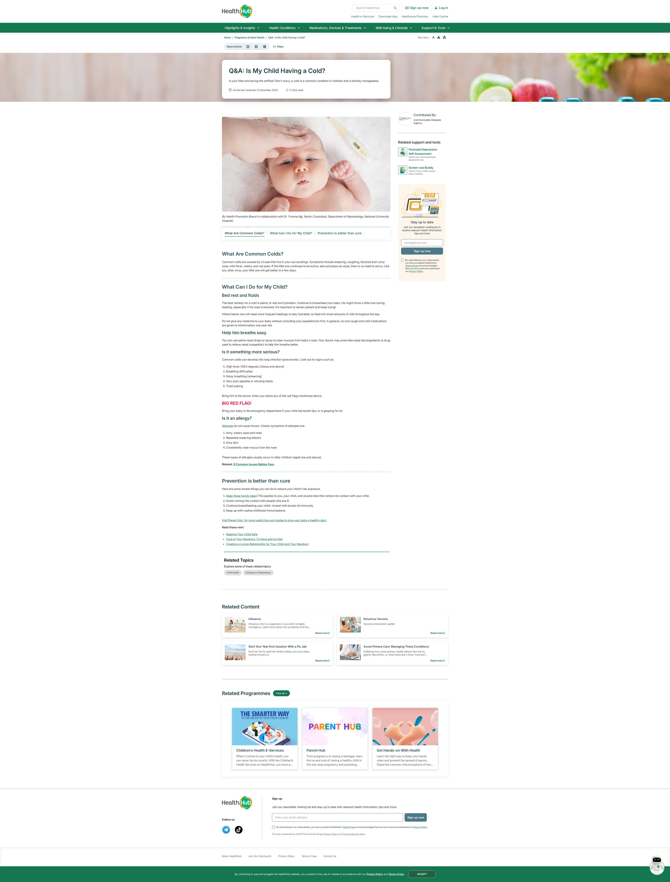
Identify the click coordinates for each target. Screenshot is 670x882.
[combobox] (375, 8)
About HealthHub (231, 856)
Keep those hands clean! (241, 496)
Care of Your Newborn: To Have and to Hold (254, 539)
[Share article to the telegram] (256, 47)
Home (227, 37)
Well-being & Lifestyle (392, 28)
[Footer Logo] (237, 802)
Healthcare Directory (415, 16)
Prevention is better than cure (340, 233)
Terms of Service (351, 834)
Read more (321, 632)
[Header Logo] (237, 11)
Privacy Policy (416, 271)
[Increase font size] (444, 37)
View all (280, 693)
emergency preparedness (258, 572)
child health (233, 572)
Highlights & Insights (240, 28)
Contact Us (329, 856)
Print (280, 46)
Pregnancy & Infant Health (249, 37)
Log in (443, 8)
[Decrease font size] (433, 37)
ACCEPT (422, 874)
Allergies (227, 426)
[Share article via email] (248, 47)
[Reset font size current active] (438, 37)
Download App (387, 16)
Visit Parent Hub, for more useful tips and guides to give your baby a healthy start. (274, 520)
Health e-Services (362, 16)
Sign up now (419, 8)
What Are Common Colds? (244, 233)
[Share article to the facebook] (265, 47)
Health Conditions (282, 28)
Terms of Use (411, 265)
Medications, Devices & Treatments (336, 28)
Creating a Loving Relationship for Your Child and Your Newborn (267, 544)
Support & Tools (433, 28)
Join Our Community (259, 856)
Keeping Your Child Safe (242, 534)
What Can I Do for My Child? (291, 233)
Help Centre (440, 16)
